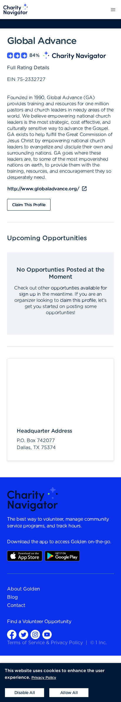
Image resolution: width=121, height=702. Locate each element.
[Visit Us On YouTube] (47, 634)
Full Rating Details (28, 67)
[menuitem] (14, 9)
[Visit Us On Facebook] (11, 634)
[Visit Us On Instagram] (35, 634)
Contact (16, 605)
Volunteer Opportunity (46, 621)
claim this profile (78, 300)
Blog (12, 597)
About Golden (23, 589)
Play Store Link (62, 556)
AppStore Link (24, 556)
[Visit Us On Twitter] (23, 634)
